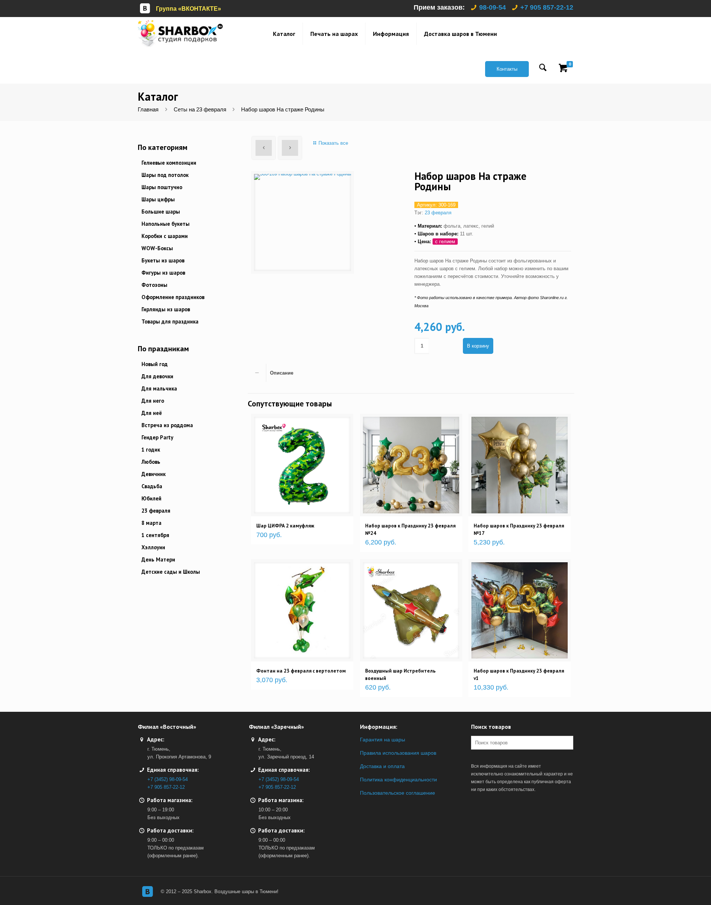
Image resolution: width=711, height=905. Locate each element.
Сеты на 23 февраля (200, 110)
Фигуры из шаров (163, 272)
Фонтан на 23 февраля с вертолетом (301, 670)
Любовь (150, 461)
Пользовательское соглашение (397, 793)
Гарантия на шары (382, 740)
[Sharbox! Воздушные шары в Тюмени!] (180, 33)
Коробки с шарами (164, 235)
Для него (152, 400)
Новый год (154, 364)
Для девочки (157, 376)
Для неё (151, 412)
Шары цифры (158, 199)
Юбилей (151, 498)
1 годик (150, 449)
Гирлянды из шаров (165, 309)
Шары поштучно (161, 187)
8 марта (151, 522)
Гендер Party (157, 437)
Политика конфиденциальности (398, 779)
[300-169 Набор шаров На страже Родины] (302, 222)
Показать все (333, 143)
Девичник (153, 473)
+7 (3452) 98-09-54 (167, 779)
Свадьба (151, 486)
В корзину (478, 346)
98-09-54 (492, 7)
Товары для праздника (169, 321)
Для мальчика (159, 388)
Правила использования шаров (398, 753)
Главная (148, 110)
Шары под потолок (164, 174)
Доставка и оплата (382, 766)
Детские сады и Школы (170, 571)
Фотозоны (154, 284)
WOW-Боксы (157, 248)
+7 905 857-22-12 (546, 7)
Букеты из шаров (162, 260)
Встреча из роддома (167, 425)
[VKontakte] (147, 891)
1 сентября (155, 535)
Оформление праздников (172, 297)
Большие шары (160, 211)
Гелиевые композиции (168, 162)
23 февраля (438, 212)
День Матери (158, 559)
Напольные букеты (165, 223)
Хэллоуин (153, 547)
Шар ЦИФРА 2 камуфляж (285, 525)
